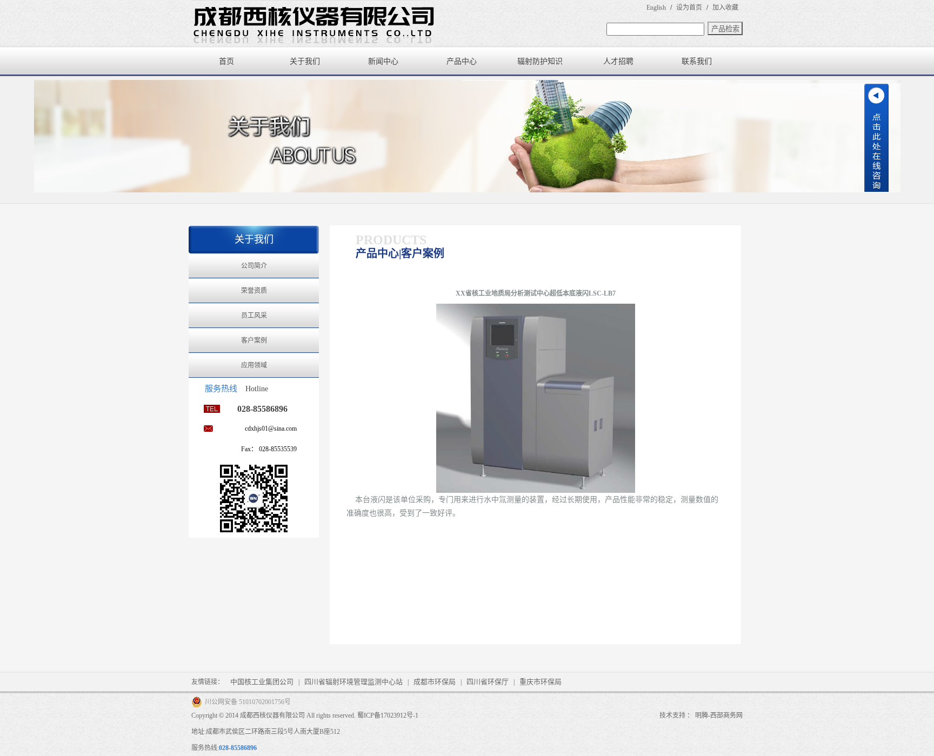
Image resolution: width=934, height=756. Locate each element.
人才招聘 (618, 61)
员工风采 (254, 315)
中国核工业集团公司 (261, 682)
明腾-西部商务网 (719, 715)
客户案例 (254, 340)
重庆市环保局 (540, 682)
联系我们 (697, 61)
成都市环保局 (434, 682)
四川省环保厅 (487, 682)
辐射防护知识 (540, 61)
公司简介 (254, 266)
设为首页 (689, 7)
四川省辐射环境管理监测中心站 (353, 682)
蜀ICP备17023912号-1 (387, 715)
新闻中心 (383, 61)
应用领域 (254, 365)
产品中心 (461, 61)
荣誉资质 (254, 291)
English (656, 7)
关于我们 (305, 61)
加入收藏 (725, 7)
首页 (226, 61)
